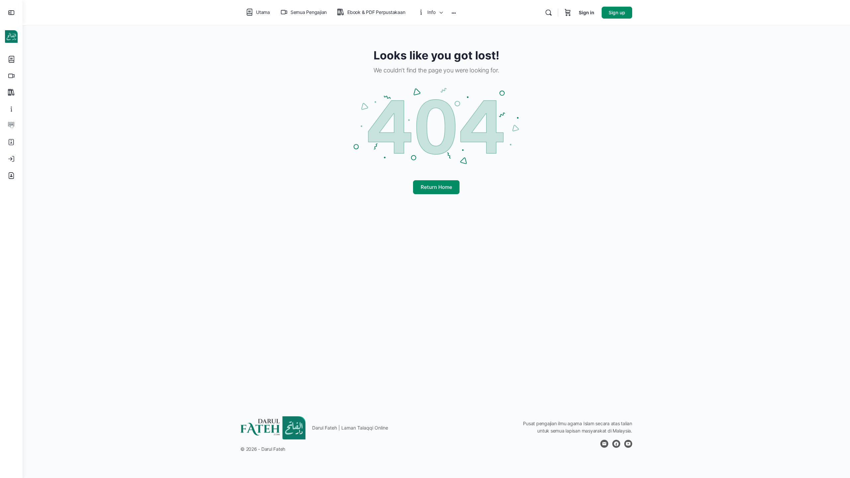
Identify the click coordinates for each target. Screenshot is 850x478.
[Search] (548, 13)
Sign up (617, 12)
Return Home (436, 187)
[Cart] (567, 12)
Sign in (586, 12)
